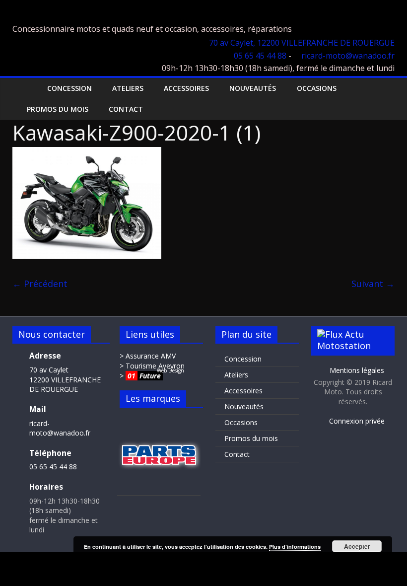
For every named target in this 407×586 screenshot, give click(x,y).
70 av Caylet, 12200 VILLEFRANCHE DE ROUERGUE (302, 42)
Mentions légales (356, 370)
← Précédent (40, 284)
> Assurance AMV (148, 356)
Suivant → (373, 284)
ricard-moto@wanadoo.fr (348, 55)
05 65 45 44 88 (260, 55)
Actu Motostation (344, 340)
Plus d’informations (295, 546)
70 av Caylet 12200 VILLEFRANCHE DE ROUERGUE (65, 379)
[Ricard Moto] (22, 88)
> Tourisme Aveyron (152, 365)
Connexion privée (356, 421)
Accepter (357, 546)
